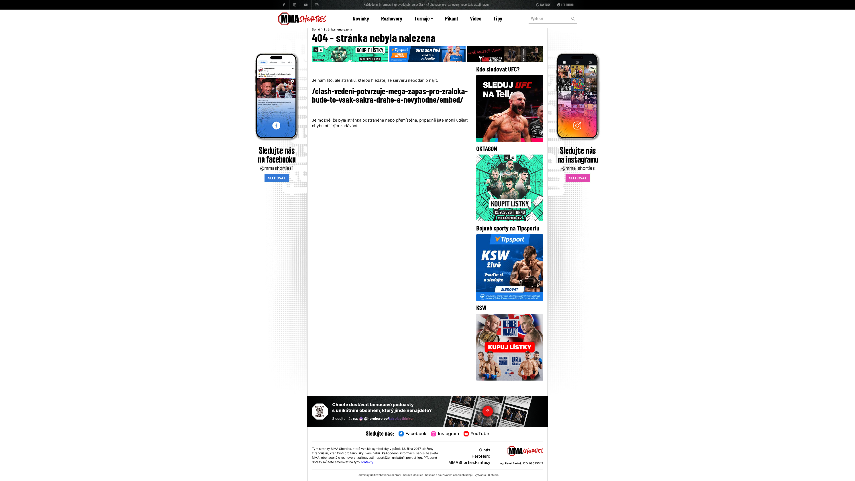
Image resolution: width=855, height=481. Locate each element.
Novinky (361, 19)
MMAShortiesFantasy (469, 463)
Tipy (497, 19)
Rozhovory (391, 19)
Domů (316, 30)
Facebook (415, 434)
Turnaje (422, 19)
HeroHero (481, 457)
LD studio (493, 475)
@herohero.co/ (389, 419)
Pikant (451, 19)
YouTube (479, 434)
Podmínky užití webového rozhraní (379, 475)
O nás (484, 450)
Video (475, 19)
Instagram (448, 434)
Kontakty (366, 462)
